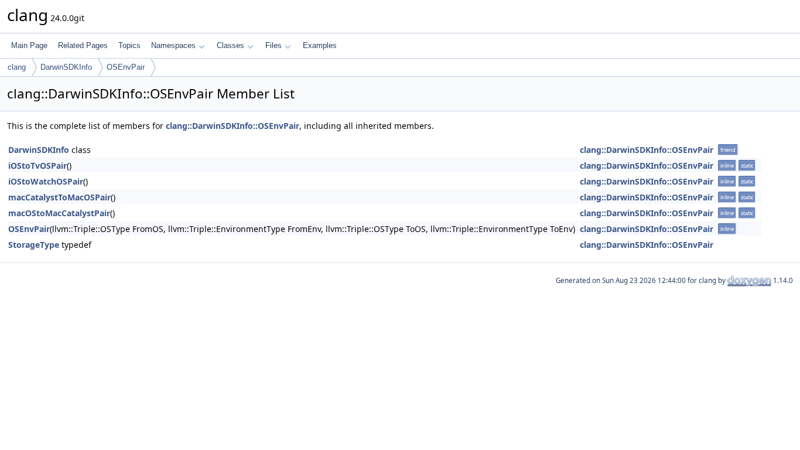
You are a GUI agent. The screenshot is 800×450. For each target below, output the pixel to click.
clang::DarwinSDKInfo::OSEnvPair (232, 125)
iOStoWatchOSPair (45, 181)
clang (17, 67)
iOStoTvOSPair (37, 165)
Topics (129, 45)
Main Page (29, 45)
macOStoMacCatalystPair (59, 213)
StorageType (33, 244)
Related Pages (83, 45)
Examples (320, 45)
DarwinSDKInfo (66, 67)
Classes (230, 45)
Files (273, 45)
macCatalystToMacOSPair (59, 197)
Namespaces (173, 45)
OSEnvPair (126, 67)
